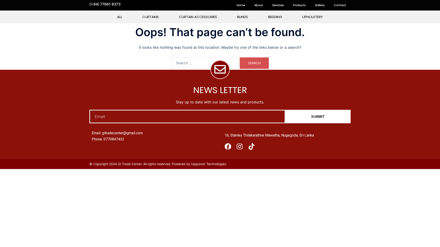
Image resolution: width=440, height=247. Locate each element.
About (258, 5)
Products (299, 5)
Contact (340, 5)
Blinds (242, 16)
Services (278, 5)
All (119, 16)
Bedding (275, 16)
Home (241, 5)
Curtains (150, 16)
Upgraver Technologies (208, 164)
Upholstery (312, 16)
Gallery (320, 5)
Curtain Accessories (198, 16)
